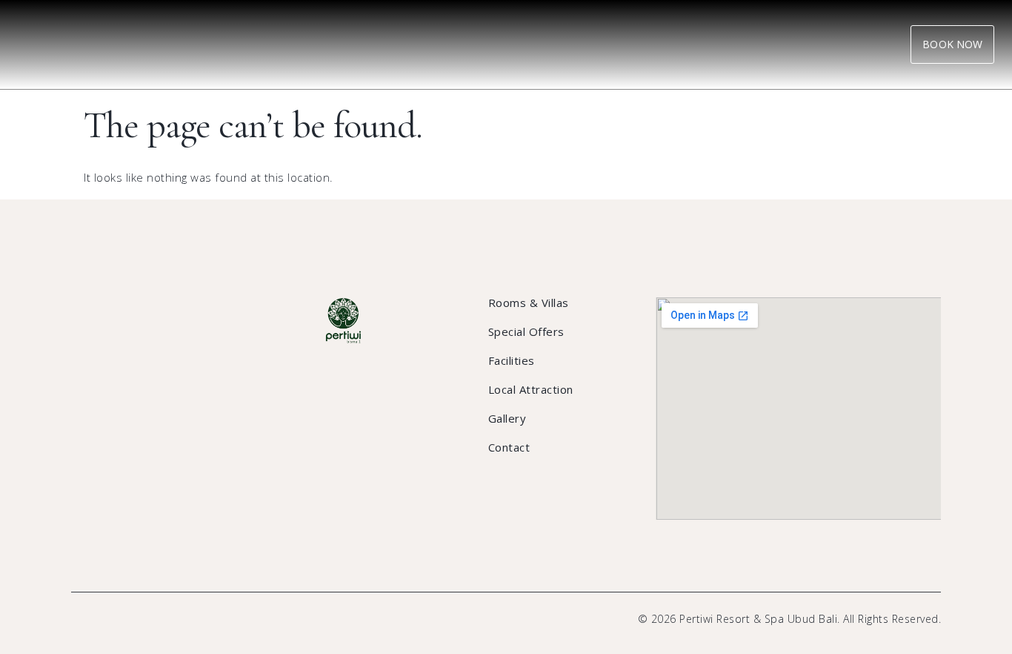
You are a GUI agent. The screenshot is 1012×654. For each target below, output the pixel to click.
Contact (509, 447)
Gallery (507, 418)
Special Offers (526, 331)
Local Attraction (530, 389)
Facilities (511, 360)
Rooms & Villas (528, 302)
